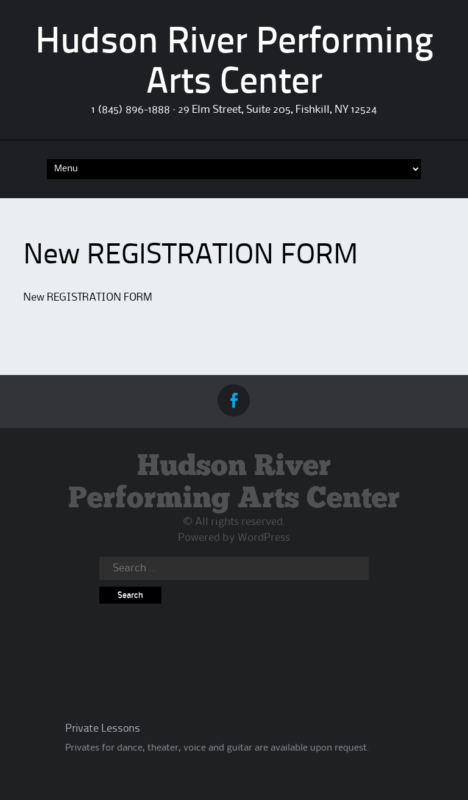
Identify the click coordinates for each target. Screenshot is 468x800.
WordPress (264, 538)
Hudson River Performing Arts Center (234, 483)
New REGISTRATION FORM (87, 297)
